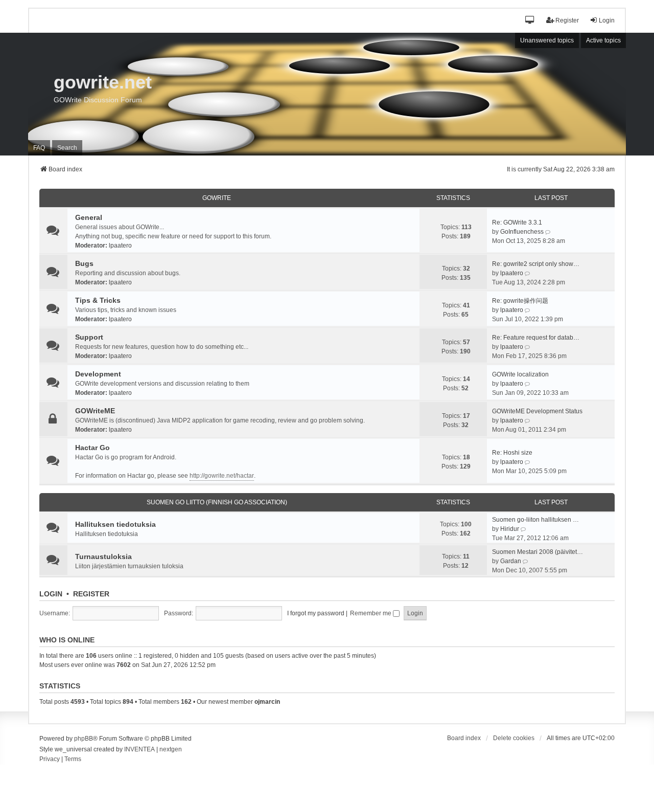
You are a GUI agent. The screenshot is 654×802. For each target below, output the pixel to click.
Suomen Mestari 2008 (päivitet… (537, 551)
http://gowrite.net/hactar (222, 475)
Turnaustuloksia (103, 556)
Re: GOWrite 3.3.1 (517, 222)
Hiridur (509, 528)
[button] (530, 21)
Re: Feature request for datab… (535, 337)
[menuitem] (49, 759)
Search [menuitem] (67, 147)
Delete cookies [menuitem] (513, 738)
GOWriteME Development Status (537, 411)
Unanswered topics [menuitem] (547, 40)
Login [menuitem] (607, 20)
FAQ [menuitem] (39, 147)
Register (91, 594)
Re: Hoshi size (512, 452)
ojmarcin (267, 701)
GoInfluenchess (522, 231)
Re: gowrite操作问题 (520, 300)
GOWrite (216, 198)
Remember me (371, 613)
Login (50, 594)
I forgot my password (315, 613)
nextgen (170, 749)
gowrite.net (103, 82)
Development (98, 374)
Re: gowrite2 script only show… (535, 264)
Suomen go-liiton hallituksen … (535, 519)
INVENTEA (139, 749)
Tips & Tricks (98, 300)
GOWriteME (95, 411)
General (88, 217)
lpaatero (120, 245)
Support (89, 337)
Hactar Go (92, 447)
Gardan (510, 561)
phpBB (83, 738)
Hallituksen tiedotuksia (115, 524)
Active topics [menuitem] (603, 40)
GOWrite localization (520, 374)
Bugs (84, 263)
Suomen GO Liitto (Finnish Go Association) (217, 502)
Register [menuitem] (567, 20)
